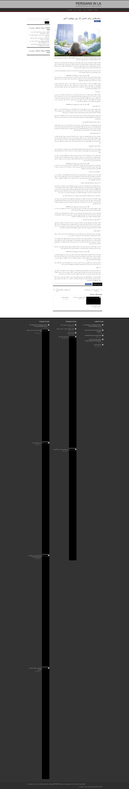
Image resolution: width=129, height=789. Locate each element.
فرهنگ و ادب (70, 9)
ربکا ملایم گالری (97, 344)
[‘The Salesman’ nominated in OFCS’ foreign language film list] (48, 325)
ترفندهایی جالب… (64, 297)
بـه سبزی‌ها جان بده (36, 442)
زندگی (85, 9)
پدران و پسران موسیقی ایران (67, 325)
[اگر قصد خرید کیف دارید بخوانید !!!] (45, 385)
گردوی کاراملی (70, 332)
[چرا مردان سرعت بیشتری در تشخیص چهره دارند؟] (45, 610)
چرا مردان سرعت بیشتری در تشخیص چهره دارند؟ (34, 556)
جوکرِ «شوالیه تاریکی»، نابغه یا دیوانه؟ (65, 329)
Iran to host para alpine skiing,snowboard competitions (93, 340)
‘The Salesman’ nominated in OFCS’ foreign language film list (92, 325)
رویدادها (96, 9)
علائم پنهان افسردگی (63, 336)
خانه (100, 9)
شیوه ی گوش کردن (96, 306)
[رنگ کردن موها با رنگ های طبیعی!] (45, 723)
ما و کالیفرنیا (90, 9)
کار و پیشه (79, 9)
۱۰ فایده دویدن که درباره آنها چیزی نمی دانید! (91, 290)
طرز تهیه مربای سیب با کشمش (60, 449)
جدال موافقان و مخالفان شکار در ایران (63, 290)
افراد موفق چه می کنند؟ (79, 297)
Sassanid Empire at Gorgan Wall (93, 335)
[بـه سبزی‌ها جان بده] (45, 498)
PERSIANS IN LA (88, 3)
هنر (75, 9)
